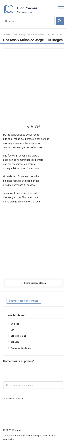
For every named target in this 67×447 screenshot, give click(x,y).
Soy (12, 329)
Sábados (15, 342)
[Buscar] (60, 21)
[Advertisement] (33, 83)
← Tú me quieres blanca (33, 283)
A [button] (28, 127)
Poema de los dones (21, 348)
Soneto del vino (18, 336)
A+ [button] (37, 126)
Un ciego (15, 324)
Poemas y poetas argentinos (23, 301)
